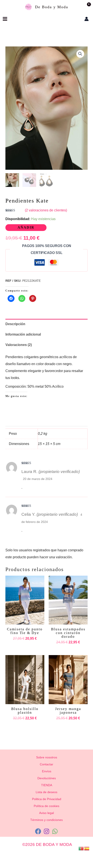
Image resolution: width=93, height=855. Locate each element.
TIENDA (46, 785)
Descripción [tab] (15, 324)
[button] (73, 19)
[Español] (87, 848)
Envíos (46, 771)
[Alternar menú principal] (5, 19)
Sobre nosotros (46, 757)
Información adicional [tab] (23, 334)
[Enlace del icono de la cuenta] (86, 19)
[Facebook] (38, 831)
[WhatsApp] (55, 831)
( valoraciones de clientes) (46, 210)
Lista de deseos (46, 792)
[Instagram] (46, 831)
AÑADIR (26, 227)
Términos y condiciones (46, 820)
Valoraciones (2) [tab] (18, 345)
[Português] (81, 848)
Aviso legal (46, 813)
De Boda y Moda (51, 7)
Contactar (46, 764)
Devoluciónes (46, 778)
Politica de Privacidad (46, 799)
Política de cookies (46, 806)
